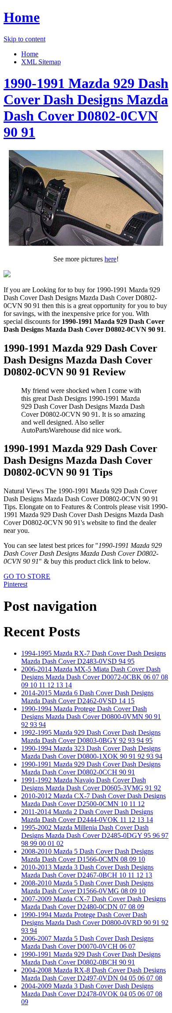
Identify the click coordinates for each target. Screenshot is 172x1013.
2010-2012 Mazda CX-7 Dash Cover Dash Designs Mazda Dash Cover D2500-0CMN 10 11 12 (93, 799)
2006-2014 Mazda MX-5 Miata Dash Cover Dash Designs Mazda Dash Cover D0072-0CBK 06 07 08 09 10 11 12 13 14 (94, 677)
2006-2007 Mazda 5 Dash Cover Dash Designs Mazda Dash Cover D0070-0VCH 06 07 (87, 942)
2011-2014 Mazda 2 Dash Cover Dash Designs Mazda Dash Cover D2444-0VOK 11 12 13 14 (87, 815)
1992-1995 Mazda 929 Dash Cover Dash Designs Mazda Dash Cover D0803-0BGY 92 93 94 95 (91, 736)
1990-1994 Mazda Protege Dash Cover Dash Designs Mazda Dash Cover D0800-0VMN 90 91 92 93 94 (91, 716)
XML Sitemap (41, 62)
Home (22, 17)
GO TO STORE (27, 576)
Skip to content (24, 39)
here (110, 259)
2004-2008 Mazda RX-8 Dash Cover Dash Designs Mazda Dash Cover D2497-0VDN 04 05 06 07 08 (93, 974)
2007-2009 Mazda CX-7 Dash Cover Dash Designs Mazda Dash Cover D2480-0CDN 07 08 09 (93, 902)
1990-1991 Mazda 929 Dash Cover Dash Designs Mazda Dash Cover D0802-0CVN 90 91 (86, 107)
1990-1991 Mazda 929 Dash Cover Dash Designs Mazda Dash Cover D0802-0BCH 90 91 (91, 958)
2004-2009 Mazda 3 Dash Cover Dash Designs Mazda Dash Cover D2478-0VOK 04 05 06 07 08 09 (91, 994)
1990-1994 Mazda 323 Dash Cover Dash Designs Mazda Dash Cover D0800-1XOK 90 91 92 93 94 (91, 752)
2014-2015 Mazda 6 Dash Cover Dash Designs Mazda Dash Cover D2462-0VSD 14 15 (87, 697)
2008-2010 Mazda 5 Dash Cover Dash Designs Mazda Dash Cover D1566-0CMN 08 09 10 (87, 855)
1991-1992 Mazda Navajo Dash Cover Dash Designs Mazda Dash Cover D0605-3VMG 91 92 (91, 784)
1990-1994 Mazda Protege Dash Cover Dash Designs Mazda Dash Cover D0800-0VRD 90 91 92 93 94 (94, 922)
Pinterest (15, 584)
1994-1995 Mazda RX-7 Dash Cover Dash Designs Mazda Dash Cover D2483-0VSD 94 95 (93, 657)
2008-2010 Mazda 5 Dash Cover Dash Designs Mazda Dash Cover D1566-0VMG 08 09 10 (87, 887)
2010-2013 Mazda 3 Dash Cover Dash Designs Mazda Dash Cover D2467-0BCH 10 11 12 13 (87, 871)
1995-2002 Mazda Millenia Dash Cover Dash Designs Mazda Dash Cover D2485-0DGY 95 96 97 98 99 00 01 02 (94, 835)
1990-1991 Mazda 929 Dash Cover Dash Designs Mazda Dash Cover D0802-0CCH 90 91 (91, 768)
